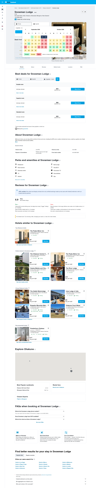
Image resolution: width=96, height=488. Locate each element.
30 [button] (35, 50)
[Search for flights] (2, 6)
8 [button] (32, 40)
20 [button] (25, 47)
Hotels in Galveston (20, 468)
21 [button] (28, 47)
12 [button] (45, 40)
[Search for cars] (2, 12)
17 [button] (39, 43)
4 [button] (42, 37)
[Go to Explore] (2, 18)
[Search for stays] (2, 9)
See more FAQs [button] (40, 422)
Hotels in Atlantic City (44, 466)
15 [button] (32, 43)
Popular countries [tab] (30, 455)
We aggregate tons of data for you (24, 481)
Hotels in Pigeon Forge (20, 464)
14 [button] (28, 43)
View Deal (46, 241)
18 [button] (42, 43)
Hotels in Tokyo (42, 468)
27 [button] (25, 50)
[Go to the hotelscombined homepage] (10, 2)
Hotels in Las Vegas (20, 462)
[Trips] (2, 22)
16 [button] (35, 43)
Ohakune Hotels (46, 8)
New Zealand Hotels (22, 8)
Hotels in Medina (66, 464)
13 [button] (25, 43)
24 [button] (39, 47)
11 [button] (42, 40)
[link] (24, 244)
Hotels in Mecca (43, 462)
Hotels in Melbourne (67, 462)
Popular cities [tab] (19, 455)
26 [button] (45, 47)
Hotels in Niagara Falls (67, 468)
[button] (2, 2)
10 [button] (39, 40)
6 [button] (25, 40)
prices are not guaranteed (46, 474)
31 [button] (70, 50)
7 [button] (60, 40)
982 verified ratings (25, 19)
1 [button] (32, 37)
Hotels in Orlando (43, 464)
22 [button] (32, 47)
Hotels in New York (19, 466)
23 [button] (35, 47)
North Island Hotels (34, 8)
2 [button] (35, 37)
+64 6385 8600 (18, 17)
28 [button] (28, 50)
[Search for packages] (2, 15)
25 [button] (42, 47)
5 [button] (45, 37)
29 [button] (32, 50)
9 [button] (35, 40)
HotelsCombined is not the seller (24, 479)
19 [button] (45, 43)
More (16, 142)
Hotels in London (66, 466)
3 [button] (70, 37)
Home (16, 8)
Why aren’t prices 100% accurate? (24, 484)
